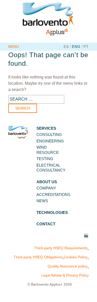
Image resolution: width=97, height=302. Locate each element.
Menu (13, 46)
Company (46, 188)
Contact (45, 224)
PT (86, 46)
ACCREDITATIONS (53, 194)
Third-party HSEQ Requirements (60, 248)
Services (46, 128)
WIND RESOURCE (47, 150)
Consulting (49, 134)
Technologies (52, 212)
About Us (46, 182)
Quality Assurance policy (67, 266)
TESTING (44, 158)
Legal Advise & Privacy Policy (65, 275)
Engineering (50, 141)
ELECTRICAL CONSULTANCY (50, 168)
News (42, 201)
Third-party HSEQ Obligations (38, 257)
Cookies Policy (75, 257)
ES (66, 46)
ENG (76, 46)
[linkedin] (86, 235)
